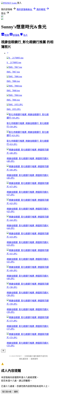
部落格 (16, 35)
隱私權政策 (23, 359)
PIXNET (18, 356)
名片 (25, 35)
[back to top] (3, 351)
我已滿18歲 (6, 392)
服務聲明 (34, 359)
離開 (16, 392)
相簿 (6, 35)
